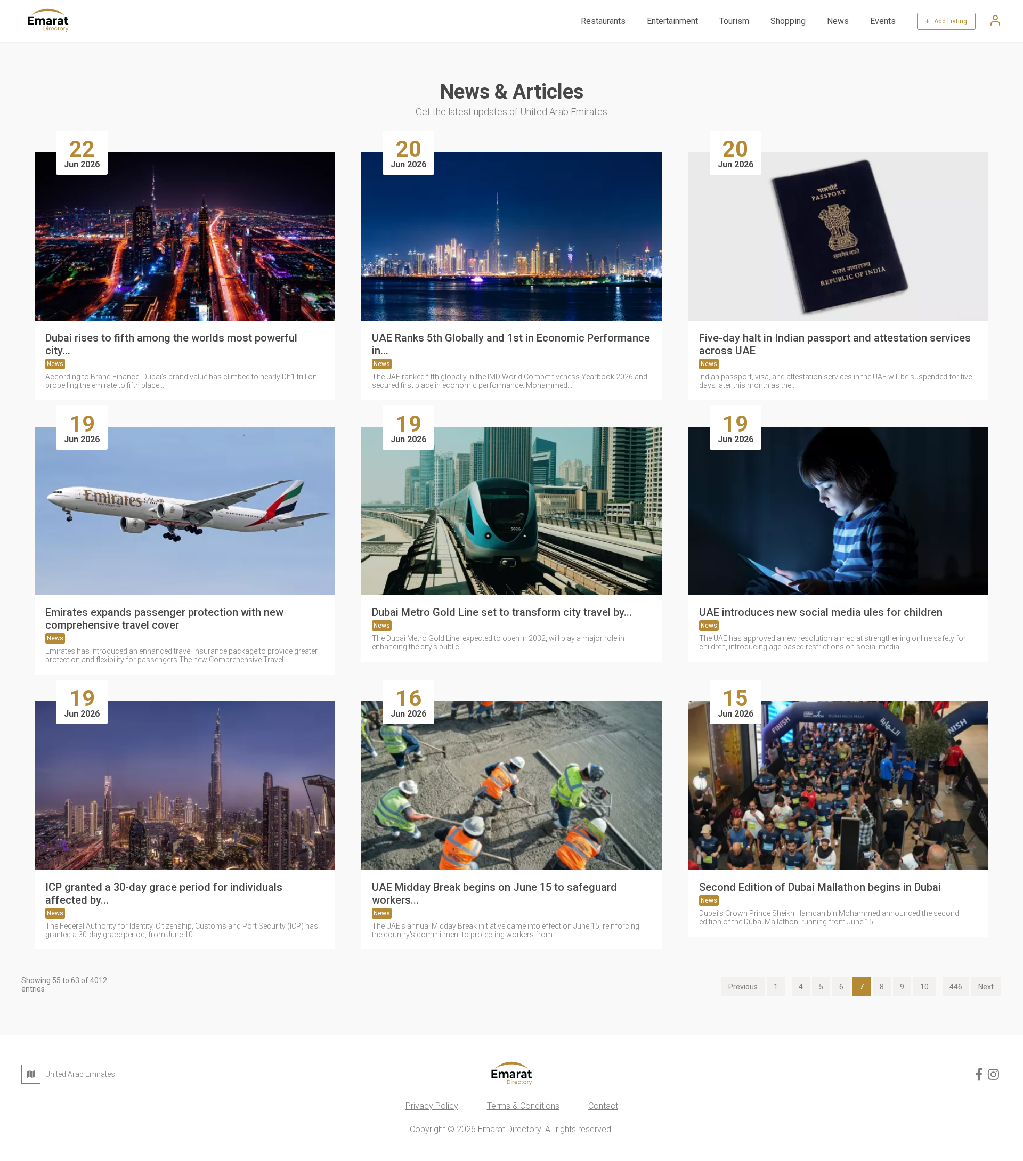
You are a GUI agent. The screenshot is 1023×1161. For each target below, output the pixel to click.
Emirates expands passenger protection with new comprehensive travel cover (164, 618)
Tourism (734, 21)
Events (883, 21)
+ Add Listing (946, 21)
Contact (603, 1106)
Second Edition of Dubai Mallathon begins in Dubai (820, 887)
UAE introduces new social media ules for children (821, 612)
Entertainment (672, 21)
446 (955, 987)
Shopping (788, 21)
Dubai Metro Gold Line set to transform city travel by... (502, 612)
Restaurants (603, 21)
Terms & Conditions (523, 1106)
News (838, 21)
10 (924, 987)
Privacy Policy (431, 1106)
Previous (743, 987)
